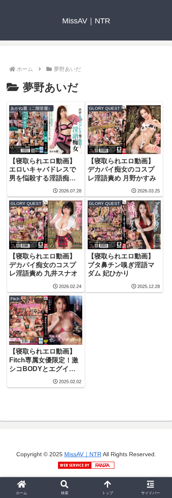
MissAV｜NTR (82, 454)
